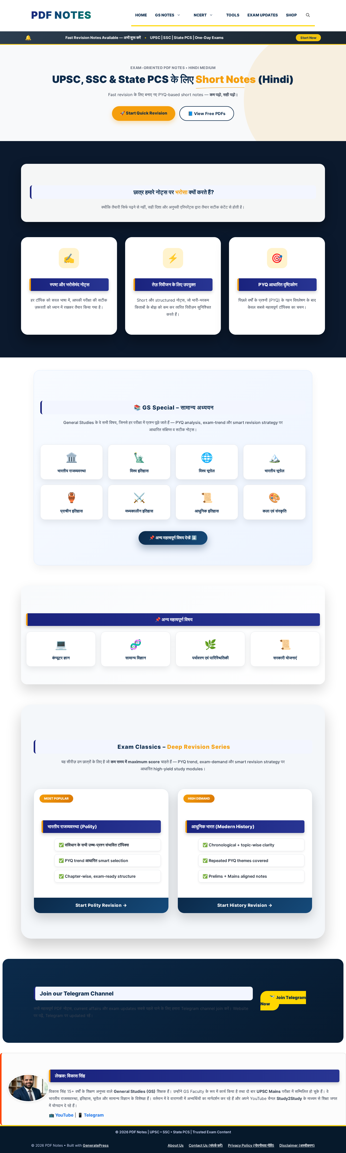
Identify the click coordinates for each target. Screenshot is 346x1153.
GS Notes (164, 15)
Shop (291, 15)
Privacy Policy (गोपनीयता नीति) (251, 1145)
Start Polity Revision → (101, 905)
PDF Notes (61, 15)
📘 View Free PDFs (206, 113)
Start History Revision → (245, 905)
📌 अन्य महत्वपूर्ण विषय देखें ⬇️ (173, 537)
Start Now (308, 38)
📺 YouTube (61, 1115)
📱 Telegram (91, 1115)
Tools (232, 15)
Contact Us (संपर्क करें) (206, 1145)
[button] (308, 15)
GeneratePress (96, 1145)
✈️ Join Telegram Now (283, 1001)
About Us (176, 1145)
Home (141, 15)
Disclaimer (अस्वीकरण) (297, 1145)
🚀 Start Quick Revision (143, 113)
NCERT (200, 15)
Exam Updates (262, 15)
